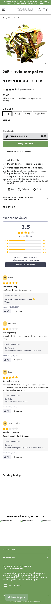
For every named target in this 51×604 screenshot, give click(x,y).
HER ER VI (9, 549)
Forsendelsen (21, 98)
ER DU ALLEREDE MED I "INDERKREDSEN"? (17, 567)
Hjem (4, 18)
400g (27, 113)
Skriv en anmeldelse (25, 264)
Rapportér (18, 311)
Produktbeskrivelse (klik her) (23, 81)
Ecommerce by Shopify (34, 601)
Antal (6, 120)
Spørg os (9, 207)
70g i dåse (40, 113)
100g (7, 113)
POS (24, 601)
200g (17, 113)
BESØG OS (9, 557)
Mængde (8, 109)
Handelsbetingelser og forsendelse (18, 198)
